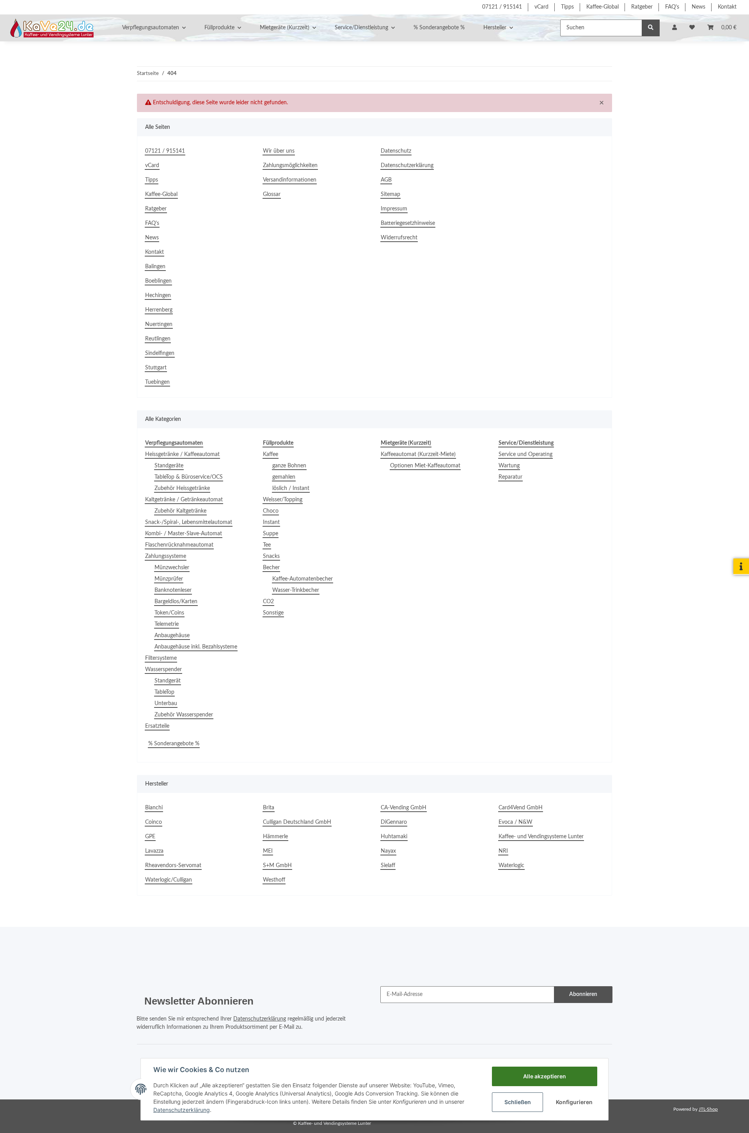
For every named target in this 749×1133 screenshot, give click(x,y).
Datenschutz (396, 151)
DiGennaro (394, 822)
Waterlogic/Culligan (168, 880)
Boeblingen (158, 281)
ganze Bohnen (289, 466)
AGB (386, 180)
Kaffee (270, 454)
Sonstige (273, 613)
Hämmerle (275, 836)
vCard (541, 7)
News (698, 7)
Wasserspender (163, 669)
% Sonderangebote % (173, 743)
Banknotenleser (173, 590)
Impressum (394, 209)
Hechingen (158, 295)
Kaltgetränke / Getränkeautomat (184, 499)
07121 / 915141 (502, 7)
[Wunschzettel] (692, 27)
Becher (271, 567)
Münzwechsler (171, 567)
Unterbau (165, 703)
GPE (150, 836)
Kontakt (727, 7)
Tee (267, 545)
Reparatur (510, 477)
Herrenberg (158, 310)
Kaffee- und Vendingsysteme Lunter (541, 836)
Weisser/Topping (282, 499)
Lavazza (154, 851)
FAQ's (672, 7)
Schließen (517, 1102)
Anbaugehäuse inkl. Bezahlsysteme (195, 647)
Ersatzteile (157, 726)
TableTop (164, 692)
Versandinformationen (289, 180)
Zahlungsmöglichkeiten (290, 165)
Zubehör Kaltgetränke (180, 511)
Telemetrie (166, 624)
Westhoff (274, 880)
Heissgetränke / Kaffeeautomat (182, 454)
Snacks (271, 556)
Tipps (567, 7)
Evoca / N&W (515, 822)
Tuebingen (157, 382)
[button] (674, 27)
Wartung (509, 466)
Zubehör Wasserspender (183, 715)
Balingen (155, 266)
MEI (268, 851)
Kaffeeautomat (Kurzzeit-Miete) (418, 454)
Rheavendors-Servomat (173, 865)
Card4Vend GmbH (521, 808)
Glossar (271, 194)
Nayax (388, 851)
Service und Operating (525, 454)
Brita (268, 808)
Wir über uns (279, 151)
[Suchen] (651, 28)
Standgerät (167, 681)
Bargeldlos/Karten (175, 601)
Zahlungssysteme (165, 556)
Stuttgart (156, 368)
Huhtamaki (394, 836)
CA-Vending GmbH (403, 808)
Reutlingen (157, 339)
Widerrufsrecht (399, 237)
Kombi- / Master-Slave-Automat (183, 533)
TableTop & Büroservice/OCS (188, 477)
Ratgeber (642, 7)
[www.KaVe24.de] (50, 27)
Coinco (153, 822)
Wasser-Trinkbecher (295, 590)
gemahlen (283, 477)
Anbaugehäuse (172, 635)
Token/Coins (169, 613)
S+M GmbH (277, 865)
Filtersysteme (161, 658)
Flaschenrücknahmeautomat (179, 545)
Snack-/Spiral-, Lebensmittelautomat (188, 522)
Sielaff (388, 865)
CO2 (268, 601)
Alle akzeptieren (544, 1076)
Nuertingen (158, 324)
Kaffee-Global (602, 7)
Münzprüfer (168, 579)
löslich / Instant (290, 488)
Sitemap (390, 194)
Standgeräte (168, 466)
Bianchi (154, 808)
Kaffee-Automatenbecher (302, 579)
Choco (271, 511)
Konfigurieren (574, 1102)
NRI (503, 851)
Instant (271, 522)
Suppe (270, 533)
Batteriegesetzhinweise (408, 223)
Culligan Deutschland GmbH (297, 822)
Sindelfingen (159, 353)
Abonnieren (583, 994)
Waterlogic (511, 865)
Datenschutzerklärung (407, 165)
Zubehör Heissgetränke (182, 488)
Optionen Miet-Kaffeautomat (425, 466)
